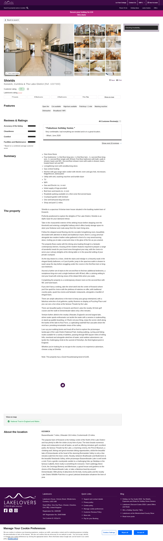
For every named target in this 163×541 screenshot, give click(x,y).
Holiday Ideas (135, 8)
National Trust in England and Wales (25, 421)
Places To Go (123, 8)
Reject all (125, 532)
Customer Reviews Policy (92, 512)
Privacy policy (88, 502)
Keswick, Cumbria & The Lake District (32, 84)
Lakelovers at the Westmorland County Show (138, 513)
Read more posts (129, 516)
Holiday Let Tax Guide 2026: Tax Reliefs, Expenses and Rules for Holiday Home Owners (139, 500)
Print (120, 80)
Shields (9, 80)
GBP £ (141, 2)
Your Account (153, 2)
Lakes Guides (146, 8)
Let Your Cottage (121, 2)
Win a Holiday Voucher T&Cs (133, 510)
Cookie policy (88, 505)
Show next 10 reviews (110, 143)
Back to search (13, 20)
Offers (155, 8)
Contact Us (132, 2)
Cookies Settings (109, 532)
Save (113, 80)
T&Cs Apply (81, 15)
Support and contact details (93, 499)
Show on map (109, 97)
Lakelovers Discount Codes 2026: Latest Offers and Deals (139, 506)
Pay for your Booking (91, 518)
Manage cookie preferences (93, 509)
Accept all (140, 532)
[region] (81, 532)
